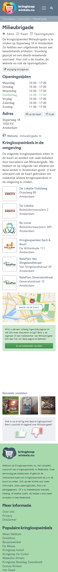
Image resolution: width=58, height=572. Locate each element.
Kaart (24, 34)
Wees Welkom (11, 534)
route (51, 114)
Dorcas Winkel (12, 566)
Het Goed (8, 570)
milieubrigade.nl (30, 136)
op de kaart (34, 114)
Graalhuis (8, 538)
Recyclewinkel (11, 542)
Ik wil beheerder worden (29, 345)
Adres (10, 34)
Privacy (7, 515)
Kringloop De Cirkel (15, 554)
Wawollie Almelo (13, 558)
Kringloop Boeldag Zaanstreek (22, 562)
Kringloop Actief (13, 550)
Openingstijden (44, 34)
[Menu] (44, 8)
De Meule (8, 546)
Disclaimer (9, 519)
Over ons (8, 511)
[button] (6, 405)
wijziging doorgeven (17, 69)
